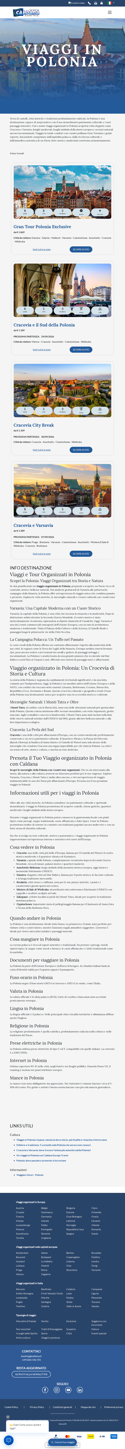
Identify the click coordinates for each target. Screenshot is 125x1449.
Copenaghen (73, 1257)
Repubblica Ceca (75, 1229)
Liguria (95, 1293)
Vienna (19, 1274)
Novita (44, 1321)
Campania (96, 1289)
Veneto (95, 1306)
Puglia (19, 1301)
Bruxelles (96, 1252)
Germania (46, 1216)
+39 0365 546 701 (31, 1359)
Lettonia (70, 1220)
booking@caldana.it (31, 1356)
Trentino (20, 1306)
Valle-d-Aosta (73, 1306)
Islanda (45, 1220)
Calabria (70, 1289)
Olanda (95, 1225)
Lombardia (21, 1297)
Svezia (94, 1233)
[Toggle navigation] (109, 12)
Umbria (45, 1306)
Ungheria (46, 1237)
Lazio (69, 1293)
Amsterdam (22, 1252)
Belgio (44, 1207)
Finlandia (96, 1212)
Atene (44, 1252)
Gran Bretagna (74, 1216)
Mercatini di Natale (26, 1321)
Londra (95, 1261)
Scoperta (71, 1329)
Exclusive (71, 1321)
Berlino (70, 1252)
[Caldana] (26, 12)
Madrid (45, 1265)
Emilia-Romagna (24, 1293)
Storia (44, 1333)
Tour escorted (23, 1329)
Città (69, 1333)
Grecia (94, 1216)
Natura (95, 1329)
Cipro (94, 1207)
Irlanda (19, 1220)
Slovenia (45, 1233)
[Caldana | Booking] (89, 3)
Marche (45, 1297)
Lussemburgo (23, 1225)
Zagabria (45, 1274)
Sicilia (69, 1301)
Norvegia (71, 1225)
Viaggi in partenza (50, 1337)
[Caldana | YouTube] (68, 1390)
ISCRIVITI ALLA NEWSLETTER (31, 1374)
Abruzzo (20, 1289)
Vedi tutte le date (42, 249)
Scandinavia (22, 1233)
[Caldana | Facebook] (45, 1390)
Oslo (68, 1265)
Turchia (20, 1237)
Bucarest (20, 1257)
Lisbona (70, 1261)
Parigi (94, 1265)
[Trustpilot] (76, 3)
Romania (96, 1229)
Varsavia (95, 1269)
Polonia (20, 1229)
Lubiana (20, 1265)
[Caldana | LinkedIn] (80, 1390)
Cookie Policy (11, 1407)
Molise (69, 1297)
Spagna (70, 1233)
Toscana (95, 1301)
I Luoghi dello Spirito (27, 1333)
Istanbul (20, 1261)
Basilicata (46, 1289)
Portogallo (46, 1229)
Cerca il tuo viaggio (64, 1442)
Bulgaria (70, 1207)
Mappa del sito (88, 1407)
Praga (19, 1269)
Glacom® (62, 1424)
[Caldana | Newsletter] (95, 3)
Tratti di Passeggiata (51, 1329)
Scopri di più (81, 249)
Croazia (20, 1212)
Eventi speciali (98, 1333)
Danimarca (47, 1212)
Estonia (70, 1212)
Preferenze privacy (113, 1407)
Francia (20, 1216)
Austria (20, 1207)
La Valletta (46, 1261)
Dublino (95, 1257)
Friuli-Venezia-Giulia (52, 1293)
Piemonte (96, 1297)
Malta (44, 1225)
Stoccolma (71, 1269)
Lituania (95, 1220)
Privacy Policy (37, 1407)
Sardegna (46, 1301)
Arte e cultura (23, 1337)
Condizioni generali (62, 1407)
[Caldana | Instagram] (57, 1390)
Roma (44, 1269)
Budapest (46, 1257)
